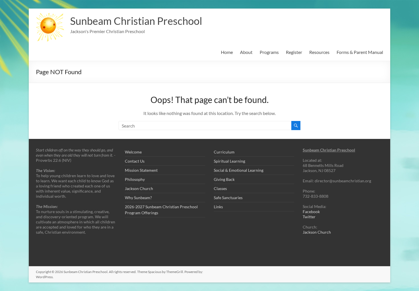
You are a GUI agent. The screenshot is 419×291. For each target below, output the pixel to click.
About (246, 52)
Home (227, 52)
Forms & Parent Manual (360, 52)
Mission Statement (141, 170)
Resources (319, 52)
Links (218, 206)
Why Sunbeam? (138, 197)
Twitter (309, 216)
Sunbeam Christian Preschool (136, 21)
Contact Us (135, 161)
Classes (220, 188)
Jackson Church (139, 188)
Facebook (311, 211)
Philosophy (135, 179)
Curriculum (224, 151)
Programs (269, 52)
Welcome (133, 151)
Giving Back (224, 179)
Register (294, 52)
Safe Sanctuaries (228, 197)
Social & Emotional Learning (238, 170)
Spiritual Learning (229, 161)
